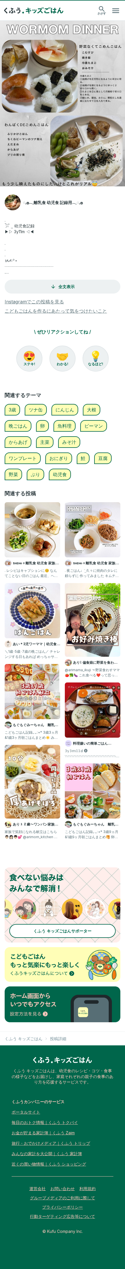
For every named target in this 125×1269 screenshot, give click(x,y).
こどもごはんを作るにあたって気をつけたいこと (56, 311)
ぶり (35, 474)
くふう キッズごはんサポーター (62, 930)
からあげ (18, 442)
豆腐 (103, 458)
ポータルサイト (26, 1112)
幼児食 (60, 474)
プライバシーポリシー (62, 1207)
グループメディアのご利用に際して (62, 1197)
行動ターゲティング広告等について (62, 1216)
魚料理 (65, 426)
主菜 (44, 442)
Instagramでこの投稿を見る (34, 302)
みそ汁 (69, 442)
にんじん (65, 410)
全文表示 (66, 286)
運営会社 (37, 1188)
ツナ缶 (36, 410)
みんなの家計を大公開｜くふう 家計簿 (47, 1153)
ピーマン (93, 426)
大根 (91, 410)
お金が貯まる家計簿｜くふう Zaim (43, 1132)
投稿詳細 (58, 1038)
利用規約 (87, 1188)
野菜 (13, 474)
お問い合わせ (62, 1188)
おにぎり (58, 458)
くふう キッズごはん (23, 1038)
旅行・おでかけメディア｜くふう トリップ (51, 1143)
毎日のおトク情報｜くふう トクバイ (45, 1122)
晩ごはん (18, 426)
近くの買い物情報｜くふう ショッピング (49, 1164)
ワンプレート (23, 458)
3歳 (12, 410)
